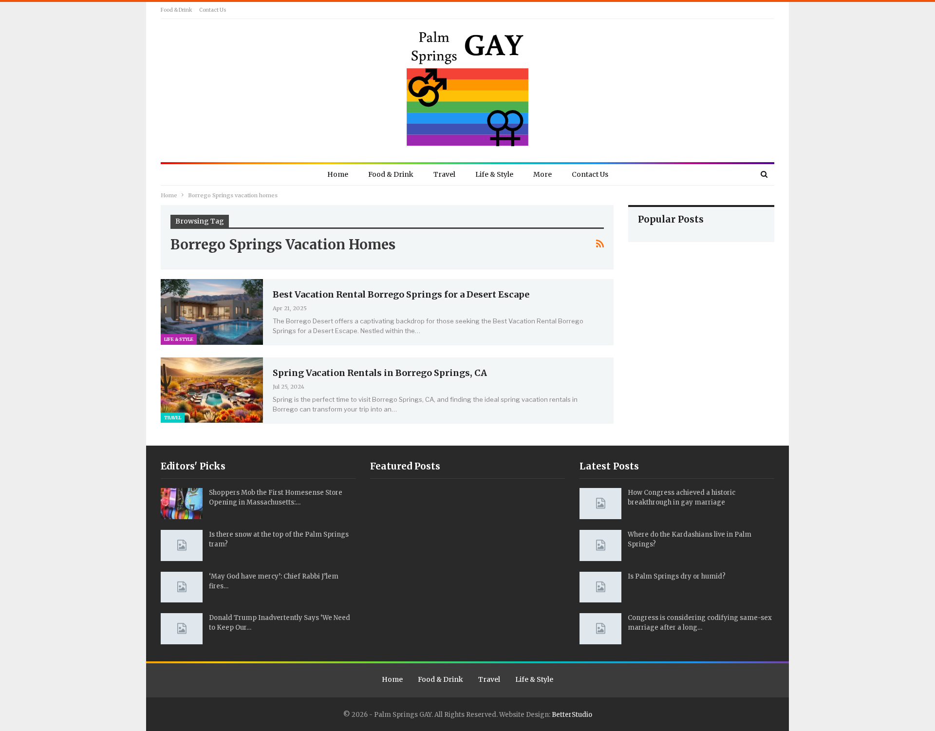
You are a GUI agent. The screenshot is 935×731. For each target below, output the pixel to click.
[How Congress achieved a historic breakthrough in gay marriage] (600, 503)
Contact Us (212, 10)
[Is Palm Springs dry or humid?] (600, 587)
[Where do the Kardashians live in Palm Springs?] (600, 545)
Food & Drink (176, 10)
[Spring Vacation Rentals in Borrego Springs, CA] (212, 390)
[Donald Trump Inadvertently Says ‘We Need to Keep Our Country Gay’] (182, 628)
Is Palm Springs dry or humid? (677, 576)
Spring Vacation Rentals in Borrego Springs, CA (380, 372)
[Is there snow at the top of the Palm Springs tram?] (182, 545)
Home (337, 174)
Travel (444, 174)
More (542, 174)
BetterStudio (572, 715)
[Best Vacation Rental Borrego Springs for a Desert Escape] (212, 311)
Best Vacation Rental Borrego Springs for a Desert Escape (401, 294)
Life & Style (494, 174)
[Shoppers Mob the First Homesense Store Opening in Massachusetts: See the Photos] (182, 503)
